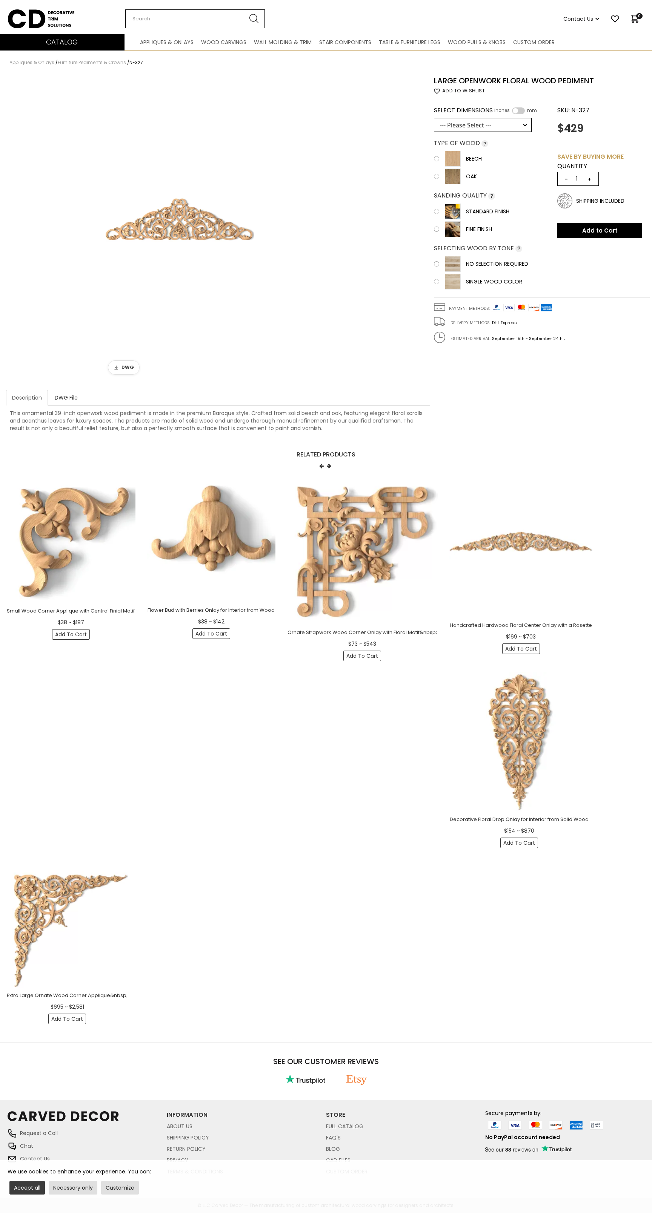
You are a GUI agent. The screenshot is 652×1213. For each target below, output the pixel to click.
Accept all (27, 1188)
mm (532, 110)
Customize (120, 1188)
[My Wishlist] (615, 19)
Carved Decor (26, 13)
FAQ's (333, 1137)
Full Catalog (344, 1126)
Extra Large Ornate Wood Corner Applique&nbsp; (67, 995)
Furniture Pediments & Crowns (92, 62)
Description (27, 397)
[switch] (518, 110)
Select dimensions (485, 110)
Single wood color (494, 281)
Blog (333, 1149)
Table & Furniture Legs (409, 42)
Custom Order (534, 42)
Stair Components (345, 42)
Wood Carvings (223, 42)
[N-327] (179, 228)
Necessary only (73, 1188)
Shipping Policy (188, 1137)
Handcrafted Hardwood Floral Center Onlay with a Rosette (521, 625)
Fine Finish (479, 229)
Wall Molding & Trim (283, 42)
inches (502, 110)
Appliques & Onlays (167, 42)
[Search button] (254, 18)
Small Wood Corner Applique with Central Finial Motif (71, 610)
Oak (471, 176)
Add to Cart (600, 230)
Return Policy (186, 1149)
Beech (474, 158)
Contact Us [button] (578, 19)
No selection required (497, 264)
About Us (179, 1126)
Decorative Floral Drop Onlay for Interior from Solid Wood (519, 819)
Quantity (572, 166)
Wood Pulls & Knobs (477, 42)
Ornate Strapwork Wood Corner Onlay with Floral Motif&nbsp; (362, 632)
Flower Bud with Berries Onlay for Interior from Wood (211, 610)
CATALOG (62, 42)
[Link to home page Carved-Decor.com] (87, 1120)
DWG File (66, 397)
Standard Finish (487, 211)
